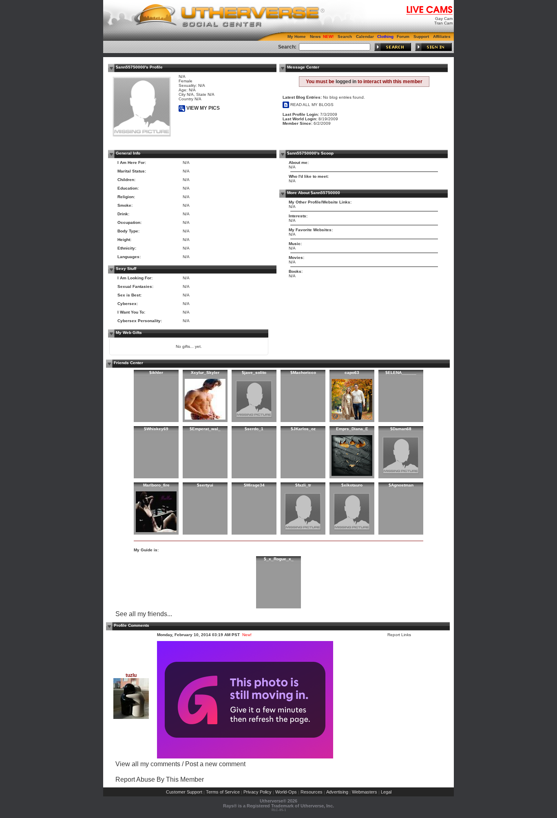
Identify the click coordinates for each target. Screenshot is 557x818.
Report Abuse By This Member (159, 779)
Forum (403, 36)
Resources (312, 791)
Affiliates (442, 36)
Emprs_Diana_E (352, 429)
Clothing (385, 36)
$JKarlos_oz (303, 429)
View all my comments (147, 764)
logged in (346, 81)
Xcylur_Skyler (205, 372)
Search (345, 36)
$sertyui (205, 485)
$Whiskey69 (156, 429)
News (315, 36)
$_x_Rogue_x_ (279, 559)
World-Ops (286, 791)
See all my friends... (143, 613)
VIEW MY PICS (202, 108)
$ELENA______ (400, 372)
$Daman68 (400, 429)
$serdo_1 (254, 429)
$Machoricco (303, 372)
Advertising (337, 791)
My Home (296, 36)
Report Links (399, 634)
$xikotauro (351, 485)
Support (421, 36)
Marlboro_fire (156, 485)
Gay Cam (444, 18)
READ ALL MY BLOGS (311, 104)
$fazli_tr (303, 485)
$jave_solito (254, 372)
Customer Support (184, 791)
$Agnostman (401, 485)
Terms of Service (223, 791)
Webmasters (364, 791)
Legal (386, 791)
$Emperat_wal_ (205, 429)
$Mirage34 (254, 485)
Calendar (365, 36)
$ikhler (156, 372)
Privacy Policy (257, 791)
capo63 (352, 372)
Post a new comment (215, 764)
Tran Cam (443, 23)
